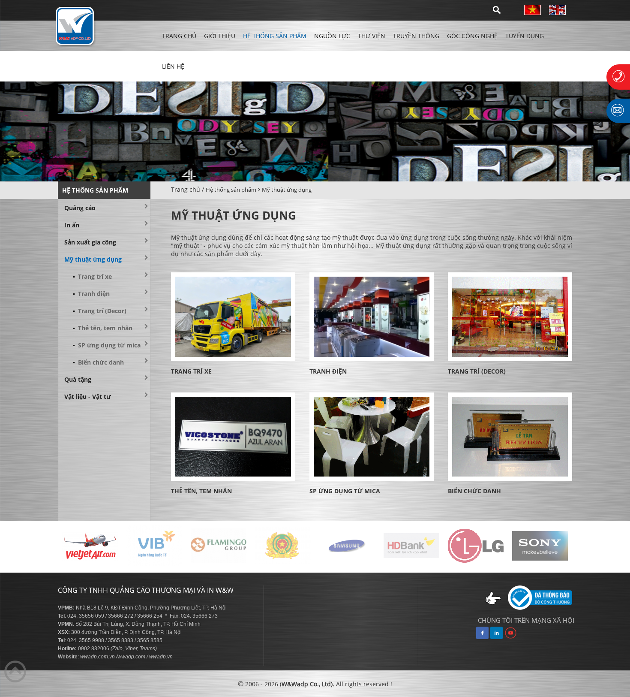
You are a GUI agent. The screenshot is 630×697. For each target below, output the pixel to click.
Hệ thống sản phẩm (274, 36)
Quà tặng (77, 379)
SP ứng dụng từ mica (107, 345)
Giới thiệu (219, 36)
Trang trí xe (92, 276)
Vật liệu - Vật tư (87, 396)
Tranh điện (91, 294)
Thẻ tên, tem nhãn (102, 328)
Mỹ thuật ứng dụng (287, 189)
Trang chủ (179, 36)
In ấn (71, 225)
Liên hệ (173, 66)
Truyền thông (416, 36)
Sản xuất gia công (90, 242)
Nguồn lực (332, 36)
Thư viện (371, 36)
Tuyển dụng (524, 36)
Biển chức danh (98, 362)
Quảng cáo (80, 208)
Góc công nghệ (472, 36)
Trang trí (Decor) (99, 311)
